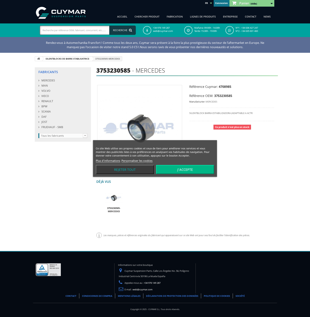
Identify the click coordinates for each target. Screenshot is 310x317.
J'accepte (185, 169)
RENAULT (47, 101)
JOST (44, 122)
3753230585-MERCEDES (113, 209)
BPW (44, 106)
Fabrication (175, 16)
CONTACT (250, 16)
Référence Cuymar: (203, 86)
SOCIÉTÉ (240, 296)
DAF (44, 116)
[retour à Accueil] (38, 59)
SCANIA (46, 111)
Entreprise (230, 16)
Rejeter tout (125, 169)
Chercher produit (147, 16)
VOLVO (45, 90)
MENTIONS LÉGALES (129, 296)
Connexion (221, 3)
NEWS (267, 16)
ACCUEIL (122, 16)
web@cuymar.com (142, 289)
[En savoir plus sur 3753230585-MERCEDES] (114, 197)
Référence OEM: (201, 95)
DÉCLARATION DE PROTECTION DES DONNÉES (172, 296)
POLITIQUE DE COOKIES (217, 296)
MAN (44, 85)
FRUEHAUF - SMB (52, 127)
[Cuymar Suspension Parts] (61, 13)
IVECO (45, 96)
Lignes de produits (203, 16)
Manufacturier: (197, 101)
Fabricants (48, 72)
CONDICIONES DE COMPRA (97, 296)
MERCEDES (48, 80)
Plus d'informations (108, 160)
